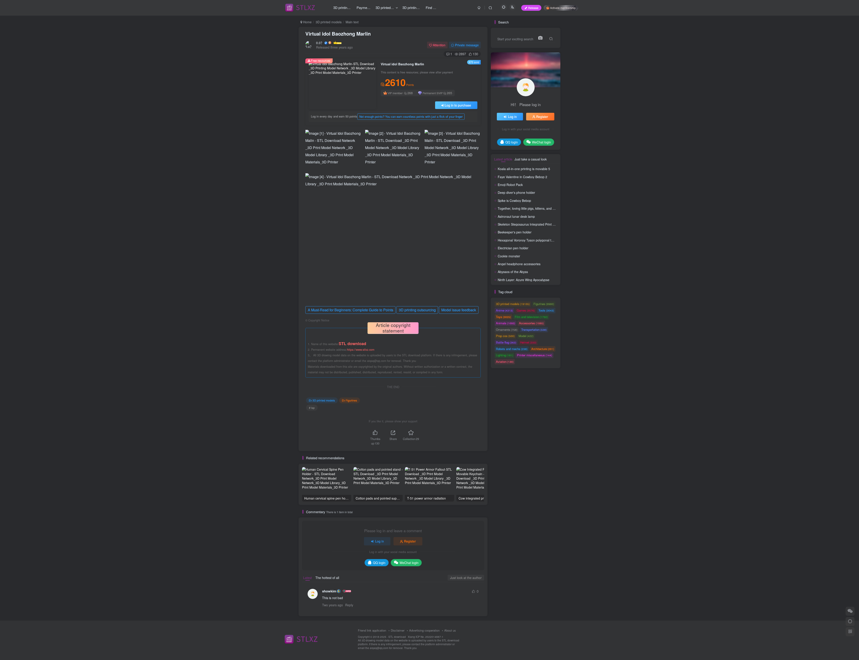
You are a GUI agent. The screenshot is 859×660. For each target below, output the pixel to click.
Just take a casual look (531, 159)
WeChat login (409, 562)
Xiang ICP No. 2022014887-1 (425, 637)
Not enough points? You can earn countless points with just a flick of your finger (411, 116)
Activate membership (563, 8)
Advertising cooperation (424, 630)
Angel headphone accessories (519, 264)
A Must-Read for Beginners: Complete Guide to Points (350, 309)
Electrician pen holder (513, 248)
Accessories (531, 323)
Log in (379, 541)
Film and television (531, 317)
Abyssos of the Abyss (513, 271)
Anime (504, 310)
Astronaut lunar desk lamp (516, 216)
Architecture (542, 349)
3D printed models (329, 22)
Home (307, 22)
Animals (505, 323)
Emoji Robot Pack (510, 184)
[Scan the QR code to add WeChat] (850, 611)
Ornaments (506, 329)
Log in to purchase (458, 105)
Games (526, 310)
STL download (397, 637)
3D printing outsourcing (417, 309)
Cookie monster (509, 256)
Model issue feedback (458, 309)
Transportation (534, 329)
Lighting (504, 355)
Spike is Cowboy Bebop (514, 200)
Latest (307, 577)
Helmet (528, 342)
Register (410, 541)
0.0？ (320, 43)
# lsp (312, 408)
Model (526, 336)
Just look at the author (466, 577)
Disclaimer (397, 630)
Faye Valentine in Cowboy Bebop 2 (522, 177)
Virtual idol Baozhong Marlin (338, 33)
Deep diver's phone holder (516, 192)
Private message (467, 45)
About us (450, 630)
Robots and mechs (511, 349)
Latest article (503, 159)
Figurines (351, 400)
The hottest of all (327, 577)
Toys (503, 317)
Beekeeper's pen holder (515, 232)
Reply (349, 605)
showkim (329, 591)
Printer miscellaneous (534, 355)
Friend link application (372, 630)
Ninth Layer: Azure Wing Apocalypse (523, 280)
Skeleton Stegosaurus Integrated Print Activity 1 (531, 224)
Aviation (505, 361)
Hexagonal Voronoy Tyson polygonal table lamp (531, 240)
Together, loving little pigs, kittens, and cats (528, 208)
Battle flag (506, 342)
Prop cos (505, 336)
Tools (546, 310)
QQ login (379, 562)
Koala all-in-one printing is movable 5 (524, 169)
